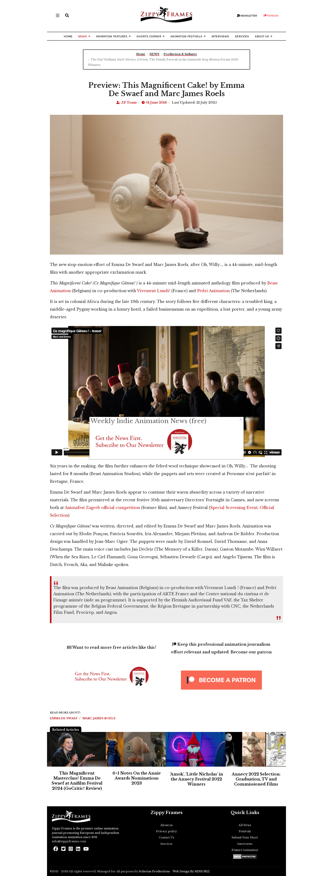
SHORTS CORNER (148, 36)
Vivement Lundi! (153, 290)
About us (166, 825)
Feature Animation (245, 850)
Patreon (272, 15)
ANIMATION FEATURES (111, 36)
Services (166, 844)
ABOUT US (262, 36)
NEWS (82, 36)
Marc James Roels (98, 718)
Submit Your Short (245, 837)
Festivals (245, 831)
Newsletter (248, 15)
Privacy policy (166, 831)
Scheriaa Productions (154, 871)
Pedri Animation (213, 290)
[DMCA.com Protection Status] (244, 856)
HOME (68, 36)
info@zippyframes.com (69, 841)
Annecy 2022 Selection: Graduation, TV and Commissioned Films (256, 779)
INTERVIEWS (220, 36)
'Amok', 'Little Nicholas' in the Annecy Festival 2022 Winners (196, 779)
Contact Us (166, 837)
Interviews (244, 844)
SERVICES (242, 36)
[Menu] (57, 15)
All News (245, 825)
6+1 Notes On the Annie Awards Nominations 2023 (137, 778)
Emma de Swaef (64, 718)
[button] (67, 15)
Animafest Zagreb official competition (102, 507)
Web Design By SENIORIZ (191, 871)
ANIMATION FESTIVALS (186, 36)
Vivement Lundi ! (221, 587)
